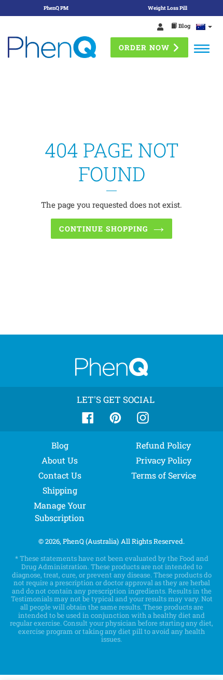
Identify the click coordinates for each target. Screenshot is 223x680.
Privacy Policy (163, 460)
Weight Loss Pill (167, 8)
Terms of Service (163, 475)
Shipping (60, 490)
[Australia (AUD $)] (204, 26)
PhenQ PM (56, 8)
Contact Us (59, 475)
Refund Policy (163, 445)
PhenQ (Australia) (91, 541)
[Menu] (201, 48)
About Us (59, 460)
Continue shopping (103, 229)
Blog (183, 26)
